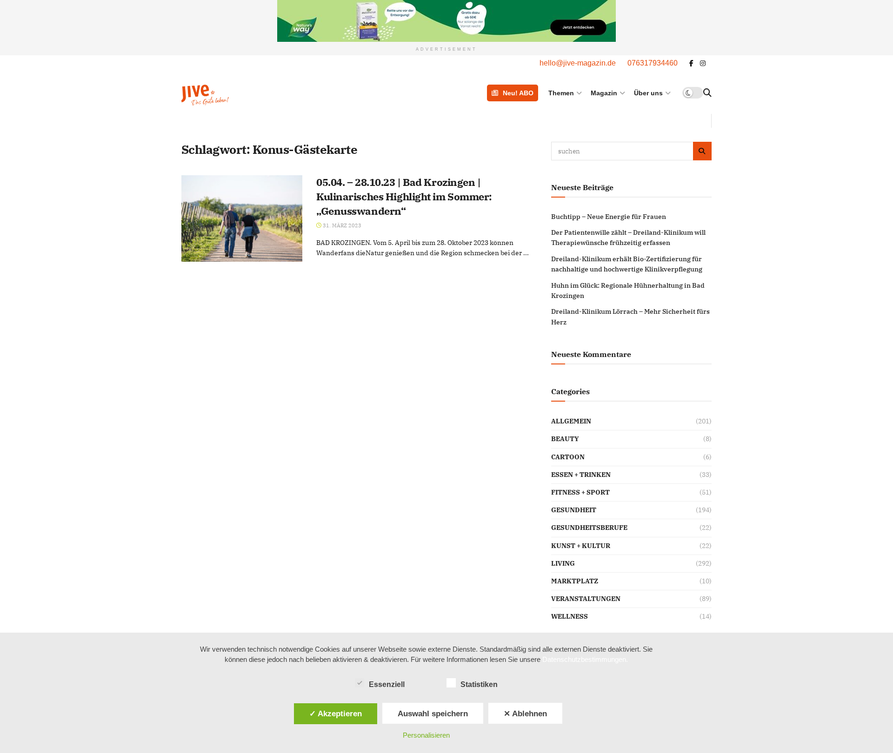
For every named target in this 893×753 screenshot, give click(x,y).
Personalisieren (426, 735)
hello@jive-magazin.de (578, 63)
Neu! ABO (518, 93)
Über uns (648, 93)
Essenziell (387, 684)
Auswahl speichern (433, 713)
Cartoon (568, 457)
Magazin (604, 93)
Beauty (565, 439)
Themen (561, 93)
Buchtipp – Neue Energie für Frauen (608, 216)
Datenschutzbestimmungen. (585, 659)
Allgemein (571, 421)
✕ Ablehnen (525, 713)
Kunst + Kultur (580, 546)
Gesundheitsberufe (589, 527)
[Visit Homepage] (228, 93)
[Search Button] (707, 93)
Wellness (569, 616)
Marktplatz (574, 581)
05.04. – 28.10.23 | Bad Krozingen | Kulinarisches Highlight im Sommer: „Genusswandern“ (404, 196)
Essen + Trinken (581, 474)
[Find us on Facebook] (691, 63)
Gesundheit (573, 510)
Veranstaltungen (585, 598)
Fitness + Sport (580, 492)
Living (563, 563)
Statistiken (479, 684)
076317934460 (652, 63)
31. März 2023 (341, 225)
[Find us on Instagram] (703, 63)
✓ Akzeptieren (335, 713)
